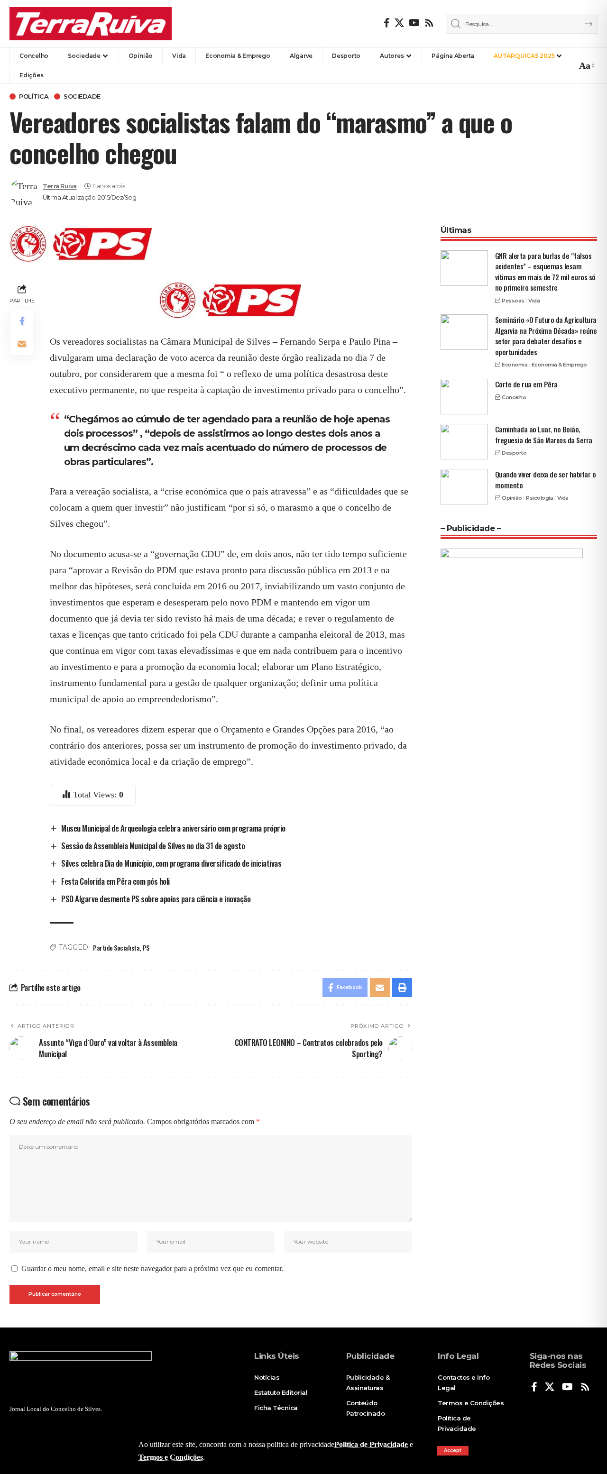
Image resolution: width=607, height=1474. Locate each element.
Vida (534, 300)
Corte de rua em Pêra (526, 384)
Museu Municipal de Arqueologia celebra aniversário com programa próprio (173, 828)
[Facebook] (386, 23)
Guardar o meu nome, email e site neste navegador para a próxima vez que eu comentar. (152, 1268)
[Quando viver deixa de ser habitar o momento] (464, 486)
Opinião (512, 497)
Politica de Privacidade (371, 1444)
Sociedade (82, 96)
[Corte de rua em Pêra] (464, 396)
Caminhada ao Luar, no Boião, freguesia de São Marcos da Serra (543, 434)
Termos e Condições (170, 1457)
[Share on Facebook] (21, 321)
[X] (399, 23)
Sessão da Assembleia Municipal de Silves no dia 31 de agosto (153, 845)
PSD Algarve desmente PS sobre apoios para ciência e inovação (155, 899)
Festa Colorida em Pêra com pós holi (115, 881)
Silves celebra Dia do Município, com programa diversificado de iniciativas (171, 863)
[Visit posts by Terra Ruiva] (23, 192)
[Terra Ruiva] (90, 23)
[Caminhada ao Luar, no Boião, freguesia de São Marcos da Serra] (464, 441)
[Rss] (429, 23)
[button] (453, 1451)
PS (146, 947)
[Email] (21, 343)
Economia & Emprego (559, 364)
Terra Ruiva (60, 186)
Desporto (514, 452)
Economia (514, 364)
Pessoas (513, 300)
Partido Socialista (116, 947)
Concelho (514, 397)
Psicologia (539, 497)
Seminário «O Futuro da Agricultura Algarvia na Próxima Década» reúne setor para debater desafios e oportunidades (546, 335)
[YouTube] (414, 23)
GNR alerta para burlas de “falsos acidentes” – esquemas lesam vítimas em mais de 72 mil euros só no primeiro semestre (545, 271)
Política (33, 96)
